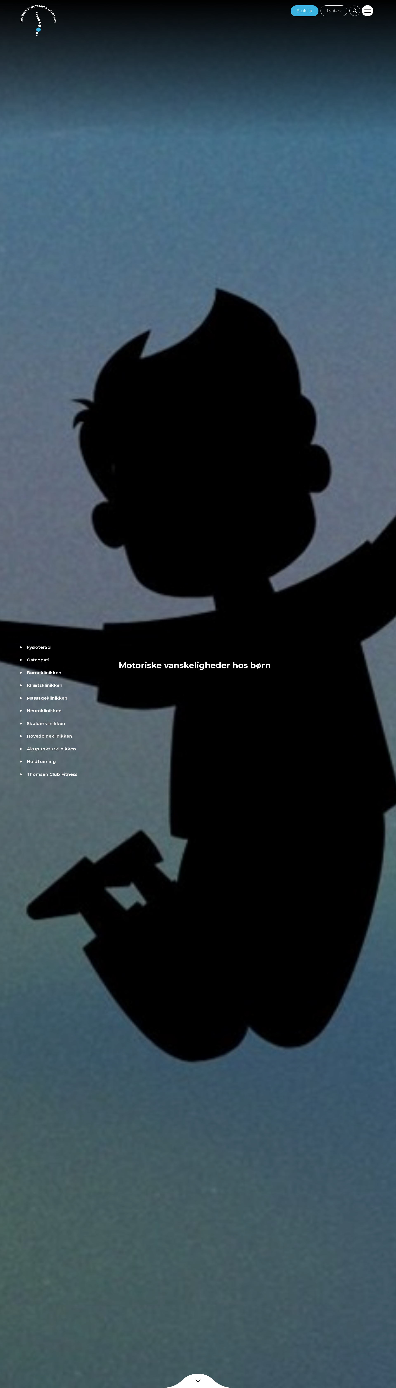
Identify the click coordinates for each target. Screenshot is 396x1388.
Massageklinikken (47, 698)
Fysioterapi (39, 647)
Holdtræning (41, 761)
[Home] (38, 20)
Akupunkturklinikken (51, 748)
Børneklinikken (44, 672)
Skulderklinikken (46, 723)
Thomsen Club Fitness (52, 774)
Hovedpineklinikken (49, 736)
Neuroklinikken (44, 710)
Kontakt (334, 11)
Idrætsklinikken (44, 685)
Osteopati (38, 659)
